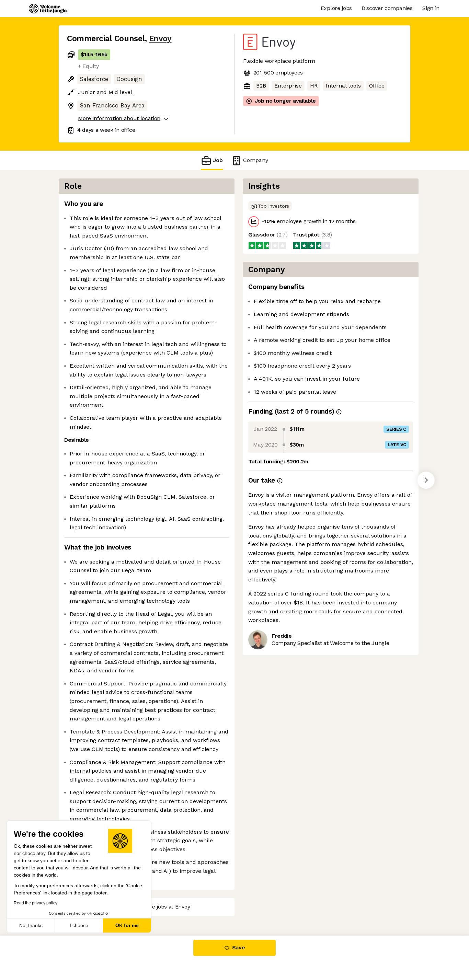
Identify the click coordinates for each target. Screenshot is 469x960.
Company (255, 160)
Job (218, 160)
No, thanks (31, 925)
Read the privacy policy (35, 903)
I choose (79, 925)
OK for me (127, 925)
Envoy (160, 38)
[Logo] (48, 8)
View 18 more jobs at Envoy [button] (155, 906)
